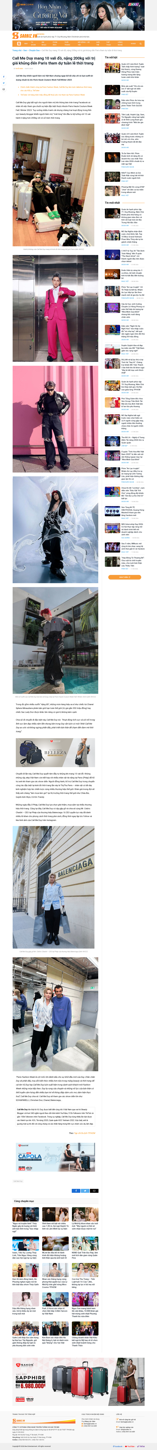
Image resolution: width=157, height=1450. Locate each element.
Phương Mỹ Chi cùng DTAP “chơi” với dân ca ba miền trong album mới (132, 189)
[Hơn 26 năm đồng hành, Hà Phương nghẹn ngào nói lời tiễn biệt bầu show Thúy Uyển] (25, 1270)
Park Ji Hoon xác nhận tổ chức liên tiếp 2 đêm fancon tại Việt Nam (54, 1311)
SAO (25, 43)
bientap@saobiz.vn (90, 1424)
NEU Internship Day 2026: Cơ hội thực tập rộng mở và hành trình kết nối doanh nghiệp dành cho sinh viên (132, 529)
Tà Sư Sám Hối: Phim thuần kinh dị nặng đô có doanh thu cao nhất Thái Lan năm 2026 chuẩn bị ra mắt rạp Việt (132, 158)
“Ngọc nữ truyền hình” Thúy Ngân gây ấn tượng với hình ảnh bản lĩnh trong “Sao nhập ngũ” (25, 1227)
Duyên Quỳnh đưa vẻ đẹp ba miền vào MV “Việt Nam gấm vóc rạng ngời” (132, 348)
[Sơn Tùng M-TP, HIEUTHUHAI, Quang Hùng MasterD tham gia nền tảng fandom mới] (112, 511)
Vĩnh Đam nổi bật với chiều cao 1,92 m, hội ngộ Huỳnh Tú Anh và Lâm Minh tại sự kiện (55, 1226)
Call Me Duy (18, 1181)
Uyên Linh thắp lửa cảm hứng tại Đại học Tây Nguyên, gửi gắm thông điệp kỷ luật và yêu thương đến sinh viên (25, 1341)
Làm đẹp (124, 446)
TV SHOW (33, 43)
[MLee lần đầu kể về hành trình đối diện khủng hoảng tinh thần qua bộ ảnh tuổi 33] (55, 1244)
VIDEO (133, 43)
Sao (25, 50)
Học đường (125, 538)
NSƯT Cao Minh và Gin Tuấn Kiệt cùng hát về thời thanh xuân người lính (132, 175)
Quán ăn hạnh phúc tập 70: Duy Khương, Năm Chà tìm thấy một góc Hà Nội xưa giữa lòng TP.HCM (132, 386)
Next (141, 15)
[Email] (3, 89)
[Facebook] (3, 76)
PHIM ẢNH (55, 43)
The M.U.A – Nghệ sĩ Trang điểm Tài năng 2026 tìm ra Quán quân (132, 440)
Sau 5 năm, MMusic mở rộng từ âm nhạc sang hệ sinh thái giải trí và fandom (133, 546)
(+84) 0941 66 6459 (90, 1426)
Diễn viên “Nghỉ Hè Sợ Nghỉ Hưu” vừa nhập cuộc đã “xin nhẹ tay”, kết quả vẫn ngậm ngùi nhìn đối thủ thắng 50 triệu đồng (133, 331)
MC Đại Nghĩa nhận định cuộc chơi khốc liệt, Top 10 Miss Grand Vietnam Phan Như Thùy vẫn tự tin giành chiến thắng (82, 36)
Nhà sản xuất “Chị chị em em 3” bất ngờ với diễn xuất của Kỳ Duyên (132, 89)
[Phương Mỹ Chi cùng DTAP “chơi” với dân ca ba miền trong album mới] (112, 191)
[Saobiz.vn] (24, 35)
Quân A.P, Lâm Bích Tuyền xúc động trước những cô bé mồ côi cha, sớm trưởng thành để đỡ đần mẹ (132, 139)
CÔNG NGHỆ (120, 43)
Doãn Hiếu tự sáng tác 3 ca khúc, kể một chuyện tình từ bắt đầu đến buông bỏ (132, 274)
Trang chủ (16, 50)
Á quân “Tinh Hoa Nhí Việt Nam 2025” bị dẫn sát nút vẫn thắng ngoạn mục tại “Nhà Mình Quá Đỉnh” (132, 456)
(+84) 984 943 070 (24, 1440)
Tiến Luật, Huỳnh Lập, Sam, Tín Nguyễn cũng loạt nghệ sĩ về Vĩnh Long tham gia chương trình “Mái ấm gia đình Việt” (133, 119)
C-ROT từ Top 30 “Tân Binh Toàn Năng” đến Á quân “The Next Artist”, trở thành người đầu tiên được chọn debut (132, 256)
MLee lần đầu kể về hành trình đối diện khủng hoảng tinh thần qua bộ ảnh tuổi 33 (54, 1255)
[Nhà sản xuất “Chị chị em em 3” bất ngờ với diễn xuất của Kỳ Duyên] (112, 90)
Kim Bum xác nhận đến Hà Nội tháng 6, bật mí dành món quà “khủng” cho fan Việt (55, 1340)
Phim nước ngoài (127, 167)
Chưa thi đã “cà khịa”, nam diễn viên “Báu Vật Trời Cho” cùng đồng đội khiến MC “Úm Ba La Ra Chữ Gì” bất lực (132, 493)
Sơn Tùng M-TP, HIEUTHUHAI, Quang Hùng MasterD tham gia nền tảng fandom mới (132, 511)
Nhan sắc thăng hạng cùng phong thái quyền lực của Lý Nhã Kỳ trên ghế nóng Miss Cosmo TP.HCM (54, 1283)
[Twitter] (3, 83)
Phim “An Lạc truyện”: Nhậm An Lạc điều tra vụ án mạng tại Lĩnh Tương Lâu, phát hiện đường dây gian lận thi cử (132, 473)
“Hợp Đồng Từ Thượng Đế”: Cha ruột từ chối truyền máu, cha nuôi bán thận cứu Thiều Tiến (132, 562)
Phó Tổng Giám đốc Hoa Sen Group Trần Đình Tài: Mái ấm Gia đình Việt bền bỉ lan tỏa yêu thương (132, 403)
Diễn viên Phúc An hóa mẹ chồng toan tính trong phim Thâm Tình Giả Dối (132, 103)
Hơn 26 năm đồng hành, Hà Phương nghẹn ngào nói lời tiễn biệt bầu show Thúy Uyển (25, 1282)
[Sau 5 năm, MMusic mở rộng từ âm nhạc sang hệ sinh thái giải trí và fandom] (112, 547)
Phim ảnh (124, 109)
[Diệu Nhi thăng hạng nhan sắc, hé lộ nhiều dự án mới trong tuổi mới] (25, 1299)
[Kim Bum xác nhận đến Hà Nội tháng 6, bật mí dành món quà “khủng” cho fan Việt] (55, 1328)
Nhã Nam (19, 68)
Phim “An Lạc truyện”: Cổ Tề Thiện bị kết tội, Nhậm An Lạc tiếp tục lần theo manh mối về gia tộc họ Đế (132, 291)
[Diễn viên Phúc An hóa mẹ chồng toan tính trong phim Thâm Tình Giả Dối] (112, 104)
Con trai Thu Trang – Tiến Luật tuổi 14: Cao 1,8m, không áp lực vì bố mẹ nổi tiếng (83, 1283)
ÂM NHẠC (44, 43)
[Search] (140, 43)
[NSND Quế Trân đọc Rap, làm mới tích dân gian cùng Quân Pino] (85, 1244)
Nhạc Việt (125, 195)
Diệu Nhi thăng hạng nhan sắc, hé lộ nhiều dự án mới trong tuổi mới (24, 1311)
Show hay (125, 80)
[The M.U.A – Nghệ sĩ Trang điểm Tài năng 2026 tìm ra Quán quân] (112, 441)
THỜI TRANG (67, 43)
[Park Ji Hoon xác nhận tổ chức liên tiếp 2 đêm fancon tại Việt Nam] (55, 1299)
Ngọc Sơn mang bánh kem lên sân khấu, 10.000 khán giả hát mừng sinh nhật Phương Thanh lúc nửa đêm (85, 1312)
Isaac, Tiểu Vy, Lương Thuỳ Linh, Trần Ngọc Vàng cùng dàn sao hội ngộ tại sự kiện (24, 1255)
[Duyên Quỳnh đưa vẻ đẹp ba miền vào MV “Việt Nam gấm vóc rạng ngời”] (112, 349)
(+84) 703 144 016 (38, 1440)
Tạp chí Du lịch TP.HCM (84, 1133)
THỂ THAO (108, 43)
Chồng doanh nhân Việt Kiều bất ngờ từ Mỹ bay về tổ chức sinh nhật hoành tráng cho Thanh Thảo (85, 1341)
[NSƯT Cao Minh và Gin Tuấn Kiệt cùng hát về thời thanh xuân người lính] (112, 177)
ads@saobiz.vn (126, 1429)
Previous (15, 15)
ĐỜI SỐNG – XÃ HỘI (84, 43)
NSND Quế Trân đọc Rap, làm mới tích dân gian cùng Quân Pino (85, 1255)
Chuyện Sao (34, 50)
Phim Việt (124, 94)
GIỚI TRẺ (98, 43)
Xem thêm (123, 577)
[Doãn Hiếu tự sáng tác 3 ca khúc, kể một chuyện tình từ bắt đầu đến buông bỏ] (112, 274)
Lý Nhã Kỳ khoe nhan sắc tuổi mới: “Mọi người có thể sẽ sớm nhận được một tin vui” (85, 1226)
